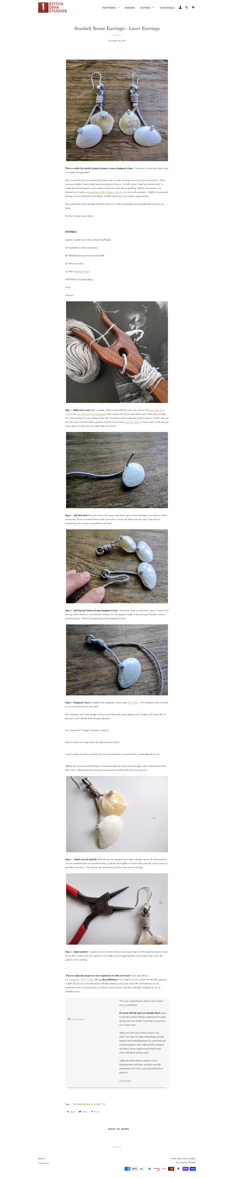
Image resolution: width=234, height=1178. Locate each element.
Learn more (125, 1080)
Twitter (90, 979)
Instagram (74, 979)
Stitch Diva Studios (186, 1158)
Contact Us (43, 1163)
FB (82, 979)
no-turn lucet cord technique (91, 414)
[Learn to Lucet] (91, 1042)
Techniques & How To (89, 1104)
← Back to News (117, 1129)
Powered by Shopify (186, 1162)
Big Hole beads (82, 271)
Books (130, 7)
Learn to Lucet (132, 422)
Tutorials (167, 7)
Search (41, 1158)
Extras (145, 7)
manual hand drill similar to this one (104, 192)
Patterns (109, 7)
